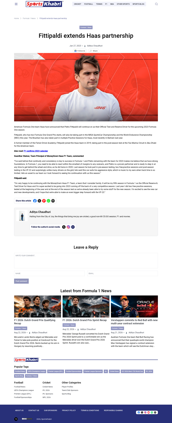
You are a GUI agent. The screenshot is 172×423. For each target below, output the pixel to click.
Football (88, 4)
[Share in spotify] (152, 412)
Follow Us (81, 51)
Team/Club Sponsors (70, 390)
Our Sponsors (50, 410)
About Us (19, 410)
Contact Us (33, 410)
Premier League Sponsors (93, 371)
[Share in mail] (53, 201)
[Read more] (37, 321)
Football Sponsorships (73, 371)
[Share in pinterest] (44, 201)
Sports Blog (138, 4)
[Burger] (16, 4)
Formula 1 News (29, 18)
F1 (106, 4)
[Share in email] (155, 412)
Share (95, 51)
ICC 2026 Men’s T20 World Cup (132, 371)
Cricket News (114, 371)
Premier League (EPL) (55, 371)
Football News (20, 371)
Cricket (77, 4)
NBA (112, 4)
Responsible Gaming (113, 410)
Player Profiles (67, 387)
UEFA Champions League (36, 371)
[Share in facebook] (35, 201)
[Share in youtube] (148, 412)
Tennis (99, 4)
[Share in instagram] (145, 412)
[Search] (156, 4)
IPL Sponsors (48, 394)
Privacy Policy (69, 410)
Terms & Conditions (90, 410)
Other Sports (123, 4)
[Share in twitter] (39, 201)
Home (16, 18)
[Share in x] (142, 412)
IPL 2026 (149, 371)
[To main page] (44, 4)
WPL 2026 (47, 397)
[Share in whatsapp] (48, 201)
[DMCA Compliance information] (27, 419)
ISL (106, 371)
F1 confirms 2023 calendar (36, 151)
